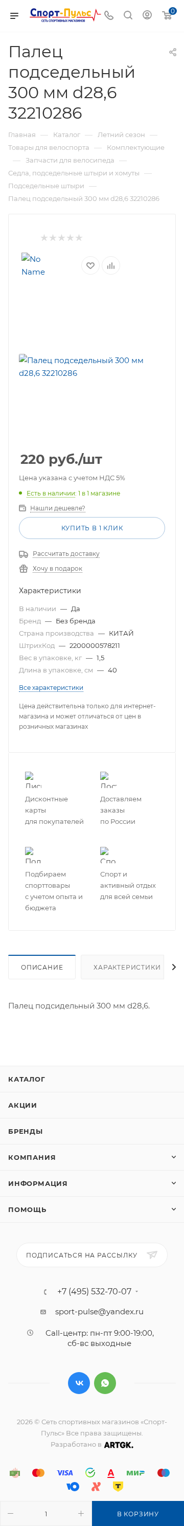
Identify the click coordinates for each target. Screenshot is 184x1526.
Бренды (25, 1131)
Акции (22, 1105)
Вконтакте (79, 1383)
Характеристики (127, 967)
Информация (38, 1183)
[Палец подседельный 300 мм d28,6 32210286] (92, 367)
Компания (32, 1157)
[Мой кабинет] (147, 16)
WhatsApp (105, 1383)
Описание (42, 967)
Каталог (26, 1079)
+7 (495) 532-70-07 (94, 1292)
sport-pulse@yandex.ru (99, 1311)
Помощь (27, 1209)
